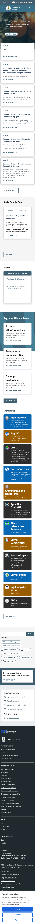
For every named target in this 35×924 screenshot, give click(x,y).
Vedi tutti (9, 254)
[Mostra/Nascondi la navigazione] (2, 8)
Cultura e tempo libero (8, 788)
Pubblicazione (10, 210)
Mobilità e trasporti (7, 800)
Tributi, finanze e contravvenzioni (12, 806)
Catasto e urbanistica (8, 785)
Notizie (3, 823)
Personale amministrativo (9, 755)
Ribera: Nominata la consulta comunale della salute (16, 287)
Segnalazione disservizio (9, 878)
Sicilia (4, 2)
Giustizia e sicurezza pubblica (10, 794)
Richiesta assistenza (8, 881)
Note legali (4, 890)
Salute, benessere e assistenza (11, 803)
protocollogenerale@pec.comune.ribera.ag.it (18, 865)
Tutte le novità (9, 190)
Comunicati (5, 826)
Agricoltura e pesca (7, 769)
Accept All (17, 909)
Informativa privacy (7, 887)
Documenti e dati (6, 758)
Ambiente (4, 772)
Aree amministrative (8, 749)
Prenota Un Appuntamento (10, 874)
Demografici (5, 775)
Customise (17, 915)
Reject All (17, 920)
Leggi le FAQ (5, 871)
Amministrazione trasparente (11, 884)
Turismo (3, 809)
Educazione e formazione (9, 791)
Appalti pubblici (6, 778)
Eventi (3, 840)
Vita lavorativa (6, 812)
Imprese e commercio (8, 797)
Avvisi (3, 829)
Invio (30, 634)
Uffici (3, 752)
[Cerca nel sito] (29, 8)
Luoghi (3, 843)
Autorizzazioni (6, 781)
